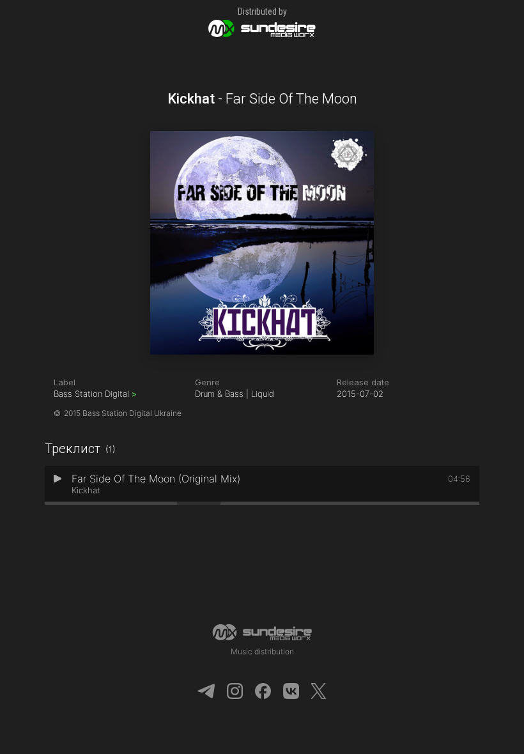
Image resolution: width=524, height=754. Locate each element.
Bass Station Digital (95, 394)
